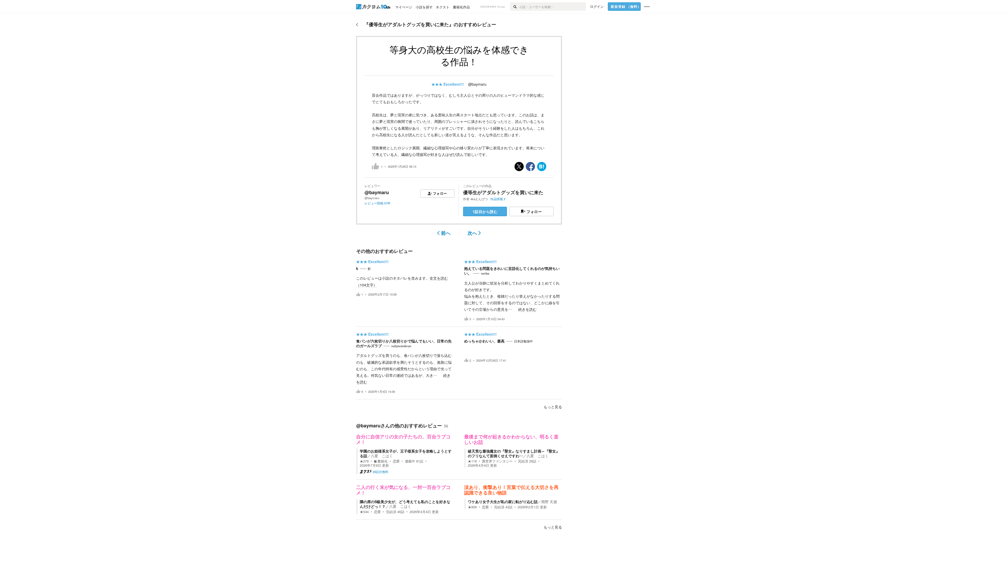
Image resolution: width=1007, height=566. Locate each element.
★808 (472, 507)
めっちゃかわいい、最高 (484, 341)
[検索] (514, 6)
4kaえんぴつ (479, 199)
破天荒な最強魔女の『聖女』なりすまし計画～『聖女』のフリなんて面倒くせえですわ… (514, 453)
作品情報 (496, 199)
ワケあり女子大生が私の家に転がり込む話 (503, 501)
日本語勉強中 (523, 341)
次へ (472, 233)
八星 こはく (382, 455)
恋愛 (396, 461)
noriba (485, 273)
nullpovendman (401, 346)
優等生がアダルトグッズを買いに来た (503, 192)
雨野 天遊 (549, 501)
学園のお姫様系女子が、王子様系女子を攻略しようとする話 (406, 453)
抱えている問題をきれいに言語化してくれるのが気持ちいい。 (512, 271)
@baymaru (477, 84)
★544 (364, 512)
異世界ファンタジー (497, 461)
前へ (446, 233)
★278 (364, 461)
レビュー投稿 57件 (377, 203)
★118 (472, 461)
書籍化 (382, 461)
